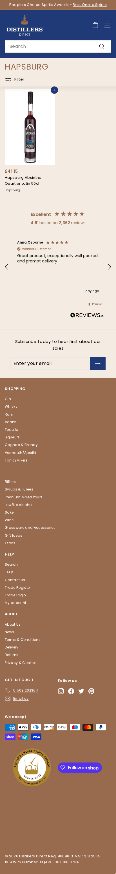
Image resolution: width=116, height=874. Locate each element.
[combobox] (58, 46)
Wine (9, 520)
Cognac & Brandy (21, 444)
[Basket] (95, 25)
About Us (13, 624)
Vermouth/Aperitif (21, 452)
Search (11, 564)
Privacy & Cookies (21, 662)
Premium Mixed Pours (24, 497)
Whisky (11, 406)
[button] (7, 267)
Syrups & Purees (19, 489)
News (9, 632)
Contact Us (15, 580)
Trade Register (18, 587)
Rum (9, 414)
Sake (9, 512)
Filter (19, 79)
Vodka (11, 422)
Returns (11, 654)
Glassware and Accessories (30, 527)
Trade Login (15, 595)
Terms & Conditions (23, 639)
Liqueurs (12, 437)
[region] (58, 266)
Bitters (10, 481)
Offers (10, 543)
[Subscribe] (98, 363)
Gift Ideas (13, 535)
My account (15, 602)
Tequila (11, 429)
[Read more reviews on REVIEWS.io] (87, 316)
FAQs (9, 572)
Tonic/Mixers (16, 460)
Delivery (12, 647)
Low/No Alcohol (19, 504)
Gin (8, 398)
